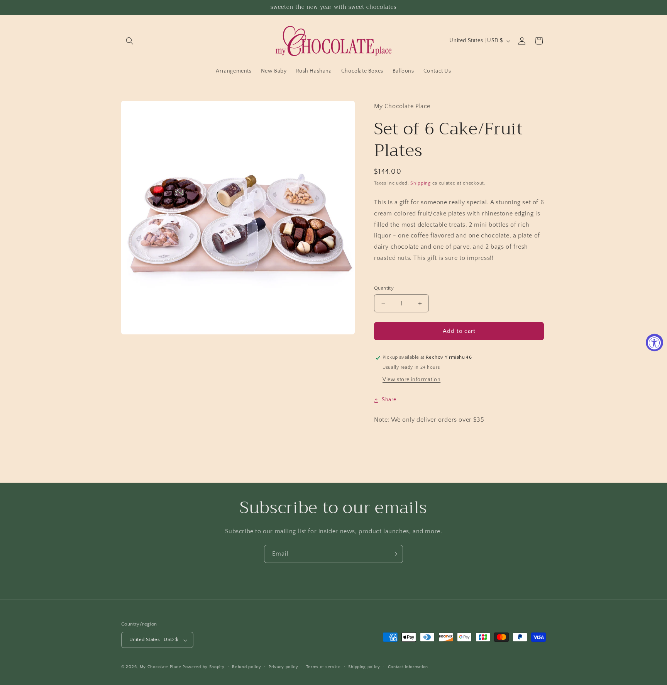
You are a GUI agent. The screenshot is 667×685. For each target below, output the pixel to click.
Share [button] (389, 400)
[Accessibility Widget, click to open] (654, 342)
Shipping (420, 183)
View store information (411, 380)
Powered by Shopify (204, 667)
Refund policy (246, 667)
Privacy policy (283, 667)
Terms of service (323, 667)
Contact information (408, 667)
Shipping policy (364, 667)
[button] (129, 40)
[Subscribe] (394, 554)
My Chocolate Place (160, 667)
